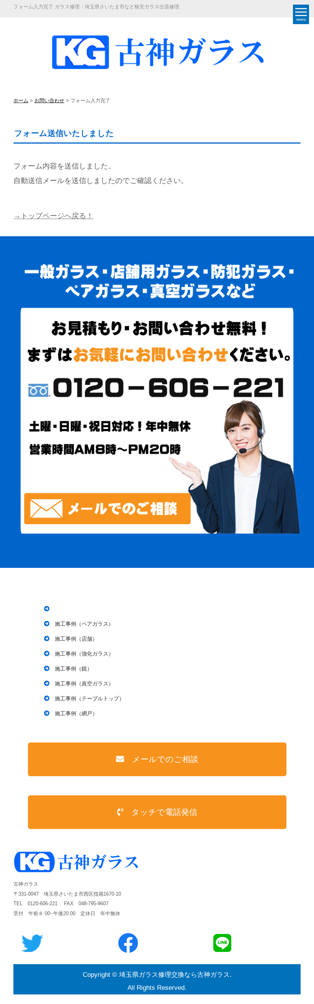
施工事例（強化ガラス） (84, 654)
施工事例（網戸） (76, 713)
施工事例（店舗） (76, 639)
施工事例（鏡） (73, 669)
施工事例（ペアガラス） (84, 624)
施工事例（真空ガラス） (84, 683)
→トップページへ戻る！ (53, 216)
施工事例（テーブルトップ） (89, 698)
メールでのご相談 (165, 759)
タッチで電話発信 (164, 812)
